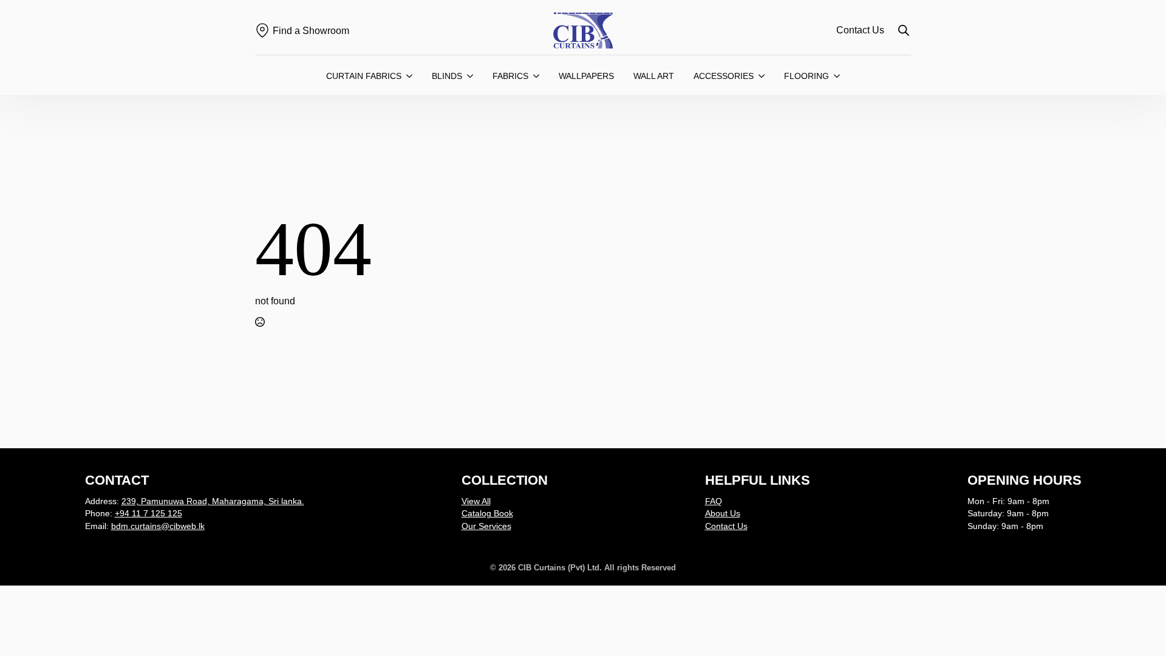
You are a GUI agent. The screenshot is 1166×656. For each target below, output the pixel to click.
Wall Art (653, 76)
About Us (722, 513)
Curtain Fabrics (363, 76)
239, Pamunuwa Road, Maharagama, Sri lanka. (212, 501)
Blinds (447, 76)
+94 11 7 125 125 (148, 513)
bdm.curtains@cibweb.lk (158, 526)
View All (476, 501)
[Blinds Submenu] (472, 75)
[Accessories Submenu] (764, 75)
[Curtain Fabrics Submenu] (411, 75)
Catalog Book (487, 513)
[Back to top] (1135, 625)
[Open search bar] (904, 30)
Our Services (486, 526)
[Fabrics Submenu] (538, 75)
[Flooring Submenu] (839, 75)
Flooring (806, 76)
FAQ (713, 501)
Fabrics (510, 76)
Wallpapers (586, 76)
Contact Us (860, 30)
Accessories (724, 76)
